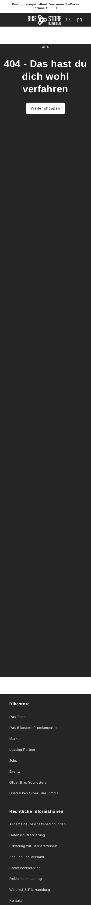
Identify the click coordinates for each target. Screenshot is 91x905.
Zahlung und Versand (26, 857)
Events (15, 771)
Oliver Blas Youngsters (27, 782)
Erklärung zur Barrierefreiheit (33, 846)
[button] (9, 19)
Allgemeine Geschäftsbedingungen (37, 824)
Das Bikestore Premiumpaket (33, 728)
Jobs (13, 760)
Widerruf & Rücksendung (29, 889)
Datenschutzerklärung (27, 835)
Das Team (17, 717)
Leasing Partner (22, 749)
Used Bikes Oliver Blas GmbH (33, 793)
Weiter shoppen (45, 108)
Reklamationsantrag (25, 879)
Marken (15, 738)
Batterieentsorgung (24, 868)
